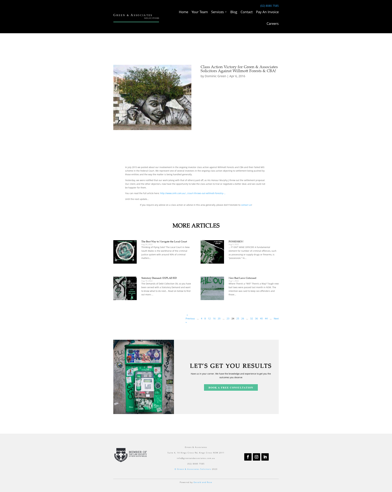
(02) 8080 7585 (269, 6)
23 (228, 318)
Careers (273, 23)
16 (214, 318)
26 (242, 318)
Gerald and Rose (203, 482)
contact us (246, 204)
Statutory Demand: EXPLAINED (159, 278)
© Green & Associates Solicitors (193, 469)
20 (219, 318)
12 (209, 318)
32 (251, 318)
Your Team (200, 11)
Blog (233, 11)
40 (261, 318)
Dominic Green (215, 76)
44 (266, 318)
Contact (247, 11)
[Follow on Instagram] (256, 457)
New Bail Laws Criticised (242, 278)
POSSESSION (236, 241)
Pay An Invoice (267, 11)
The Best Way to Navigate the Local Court (164, 241)
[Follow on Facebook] (248, 457)
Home (183, 11)
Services (217, 11)
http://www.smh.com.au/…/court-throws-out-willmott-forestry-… (193, 193)
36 (256, 318)
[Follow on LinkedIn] (265, 457)
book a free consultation (231, 387)
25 (237, 318)
